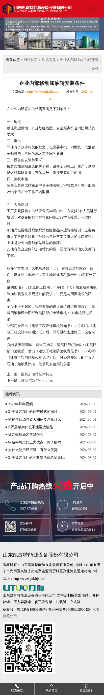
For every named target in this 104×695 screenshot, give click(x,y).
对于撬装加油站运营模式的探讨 (33, 412)
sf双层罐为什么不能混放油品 (30, 427)
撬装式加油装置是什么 (25, 435)
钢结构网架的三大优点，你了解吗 (34, 442)
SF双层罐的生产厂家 (37, 380)
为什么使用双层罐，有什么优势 (33, 450)
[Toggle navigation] (95, 8)
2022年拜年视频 (20, 404)
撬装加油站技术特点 (37, 374)
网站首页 (30, 60)
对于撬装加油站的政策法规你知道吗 (36, 458)
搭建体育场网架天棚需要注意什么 (34, 419)
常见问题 (49, 60)
